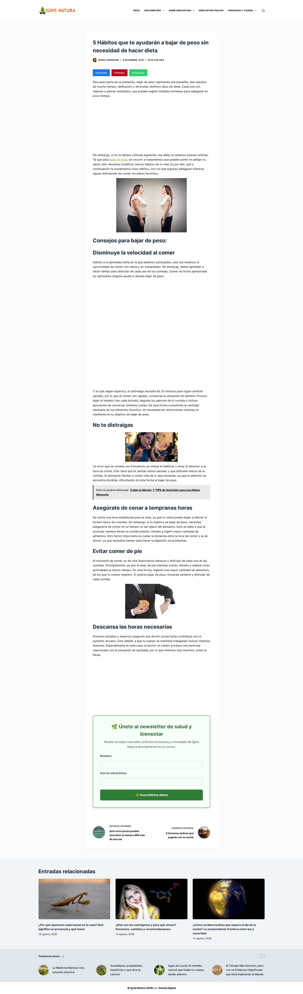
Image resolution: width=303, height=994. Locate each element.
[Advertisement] (151, 125)
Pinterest (119, 72)
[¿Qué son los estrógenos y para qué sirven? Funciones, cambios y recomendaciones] (151, 899)
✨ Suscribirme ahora (151, 795)
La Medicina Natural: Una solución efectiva (68, 970)
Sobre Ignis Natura (180, 10)
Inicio (136, 10)
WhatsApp (138, 72)
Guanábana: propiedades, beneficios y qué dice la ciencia (126, 970)
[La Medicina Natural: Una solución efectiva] (43, 970)
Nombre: (106, 756)
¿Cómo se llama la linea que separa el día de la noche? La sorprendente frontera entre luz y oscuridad (224, 929)
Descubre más (152, 10)
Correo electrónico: (113, 773)
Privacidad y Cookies (240, 10)
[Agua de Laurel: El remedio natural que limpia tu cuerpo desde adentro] (159, 970)
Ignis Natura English (211, 10)
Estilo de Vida (156, 60)
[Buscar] (263, 10)
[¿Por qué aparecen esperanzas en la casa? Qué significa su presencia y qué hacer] (74, 899)
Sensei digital (167, 988)
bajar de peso (119, 159)
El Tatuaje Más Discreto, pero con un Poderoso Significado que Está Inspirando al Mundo (244, 970)
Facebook (101, 72)
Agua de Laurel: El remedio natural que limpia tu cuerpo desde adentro (186, 970)
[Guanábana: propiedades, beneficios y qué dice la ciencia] (101, 970)
